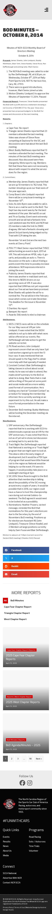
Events (6, 836)
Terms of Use (19, 907)
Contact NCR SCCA (11, 882)
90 (30, 758)
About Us (7, 850)
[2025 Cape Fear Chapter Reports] (26, 647)
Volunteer (33, 850)
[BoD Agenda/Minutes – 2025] (26, 733)
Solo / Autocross (37, 841)
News (6, 846)
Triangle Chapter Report (17, 613)
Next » (39, 758)
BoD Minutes (17, 600)
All (5, 600)
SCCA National (9, 873)
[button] (22, 783)
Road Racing (35, 836)
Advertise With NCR (12, 877)
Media (6, 855)
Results (6, 841)
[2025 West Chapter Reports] (26, 690)
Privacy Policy (8, 907)
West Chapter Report (15, 619)
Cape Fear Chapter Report (17, 606)
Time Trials (34, 846)
